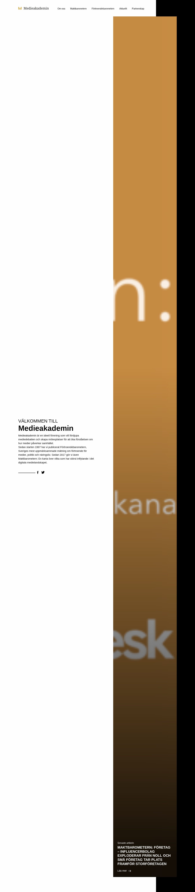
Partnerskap (138, 8)
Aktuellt (123, 8)
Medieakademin (33, 8)
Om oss (61, 8)
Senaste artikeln (125, 843)
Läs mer (122, 870)
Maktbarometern (78, 8)
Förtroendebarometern (103, 8)
